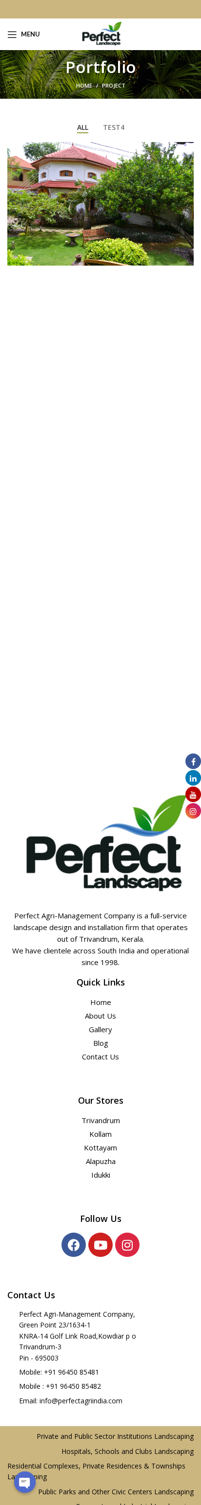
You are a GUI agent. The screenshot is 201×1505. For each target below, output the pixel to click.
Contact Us (100, 1056)
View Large (186, 149)
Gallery (100, 1029)
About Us (100, 1016)
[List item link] (100, 1372)
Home (84, 85)
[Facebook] (73, 1245)
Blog (100, 1043)
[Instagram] (127, 1245)
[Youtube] (100, 1245)
